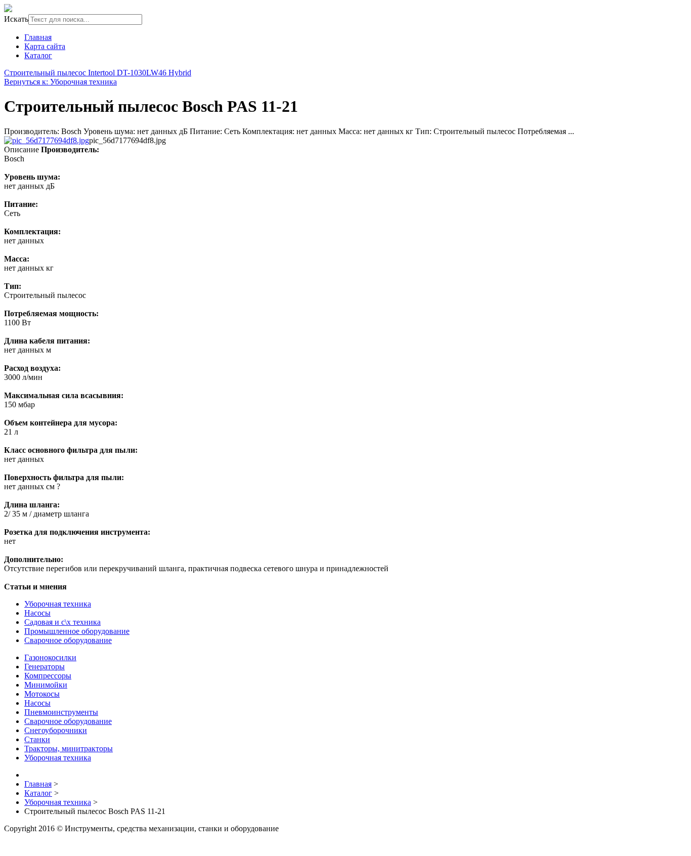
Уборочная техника (57, 604)
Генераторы (44, 666)
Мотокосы (42, 694)
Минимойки (45, 684)
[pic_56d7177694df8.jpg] (46, 140)
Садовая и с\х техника (62, 622)
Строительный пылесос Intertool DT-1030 (75, 72)
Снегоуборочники (55, 730)
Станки (37, 739)
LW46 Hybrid (168, 72)
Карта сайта (44, 46)
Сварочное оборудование (68, 640)
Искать (16, 19)
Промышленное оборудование (76, 631)
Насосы (37, 613)
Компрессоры (47, 675)
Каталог (38, 55)
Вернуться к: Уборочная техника (60, 81)
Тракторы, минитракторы (68, 748)
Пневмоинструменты (61, 712)
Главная (38, 37)
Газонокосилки (50, 657)
